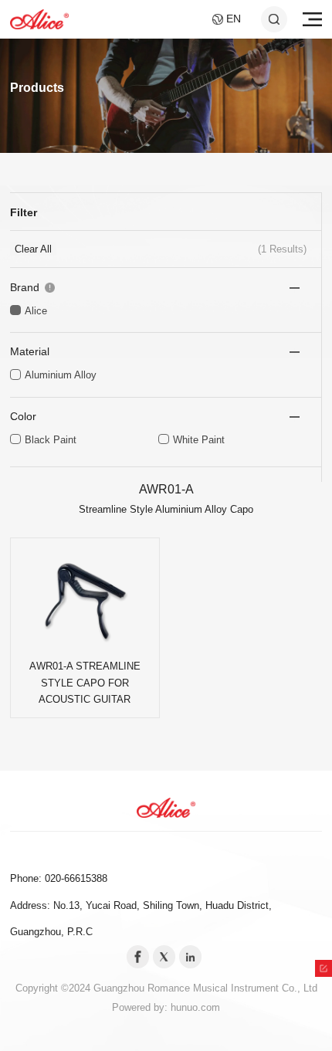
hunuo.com (195, 1007)
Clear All (33, 249)
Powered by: (141, 1007)
